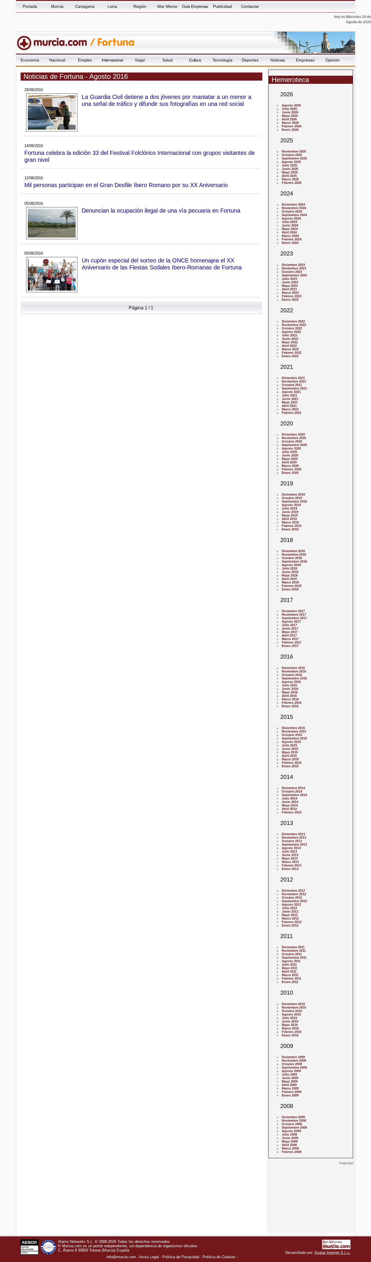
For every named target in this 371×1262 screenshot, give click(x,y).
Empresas (305, 60)
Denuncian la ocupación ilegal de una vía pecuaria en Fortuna (161, 210)
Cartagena (84, 6)
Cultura (195, 60)
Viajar (140, 60)
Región (139, 6)
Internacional (112, 60)
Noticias (277, 60)
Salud (167, 60)
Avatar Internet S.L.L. (332, 1252)
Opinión (332, 60)
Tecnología (222, 60)
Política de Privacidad (180, 1257)
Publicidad (222, 6)
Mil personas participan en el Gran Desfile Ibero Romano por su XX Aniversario (126, 185)
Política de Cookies (219, 1257)
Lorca (112, 6)
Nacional (57, 60)
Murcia (57, 6)
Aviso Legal (149, 1257)
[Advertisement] (311, 1201)
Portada (30, 6)
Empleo (85, 60)
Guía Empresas (195, 6)
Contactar (250, 6)
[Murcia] (56, 40)
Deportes (250, 60)
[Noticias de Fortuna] (157, 40)
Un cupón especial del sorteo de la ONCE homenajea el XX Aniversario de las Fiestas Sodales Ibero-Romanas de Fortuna (162, 264)
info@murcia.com (121, 1257)
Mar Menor (167, 6)
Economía (30, 60)
